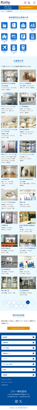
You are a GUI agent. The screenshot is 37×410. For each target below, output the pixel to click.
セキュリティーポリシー (7, 382)
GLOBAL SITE (4, 385)
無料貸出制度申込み (27, 7)
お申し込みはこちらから (17, 328)
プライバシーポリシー (6, 379)
